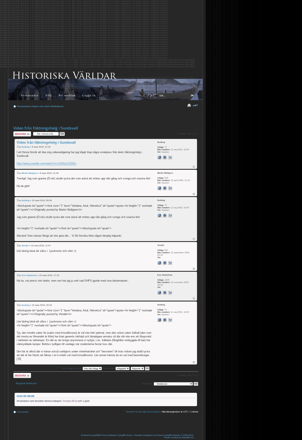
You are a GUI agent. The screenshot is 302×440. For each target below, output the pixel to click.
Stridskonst (57, 106)
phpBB (96, 435)
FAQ (49, 95)
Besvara (17, 132)
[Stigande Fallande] (140, 368)
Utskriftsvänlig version (189, 105)
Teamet (129, 411)
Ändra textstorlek (195, 105)
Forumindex (30, 95)
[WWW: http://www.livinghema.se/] (159, 188)
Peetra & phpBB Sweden (168, 435)
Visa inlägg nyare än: (72, 368)
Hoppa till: (147, 384)
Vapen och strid (40, 106)
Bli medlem (67, 95)
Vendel (25, 245)
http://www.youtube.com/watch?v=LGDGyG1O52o (46, 163)
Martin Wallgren (29, 173)
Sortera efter (109, 368)
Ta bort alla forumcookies (147, 411)
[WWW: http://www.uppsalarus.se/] (159, 263)
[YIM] (170, 157)
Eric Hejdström (29, 275)
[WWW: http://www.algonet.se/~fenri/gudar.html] (159, 157)
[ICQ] (165, 157)
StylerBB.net (188, 437)
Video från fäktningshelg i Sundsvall (45, 128)
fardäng (25, 147)
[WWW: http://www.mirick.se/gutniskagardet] (159, 293)
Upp (194, 167)
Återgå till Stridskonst (26, 383)
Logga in (89, 95)
